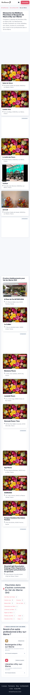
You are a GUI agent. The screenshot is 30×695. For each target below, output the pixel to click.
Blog (17, 686)
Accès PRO (17, 688)
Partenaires (11, 686)
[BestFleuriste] (7, 2)
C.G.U (11, 688)
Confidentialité (24, 686)
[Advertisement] (15, 48)
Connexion (25, 2)
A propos (4, 686)
